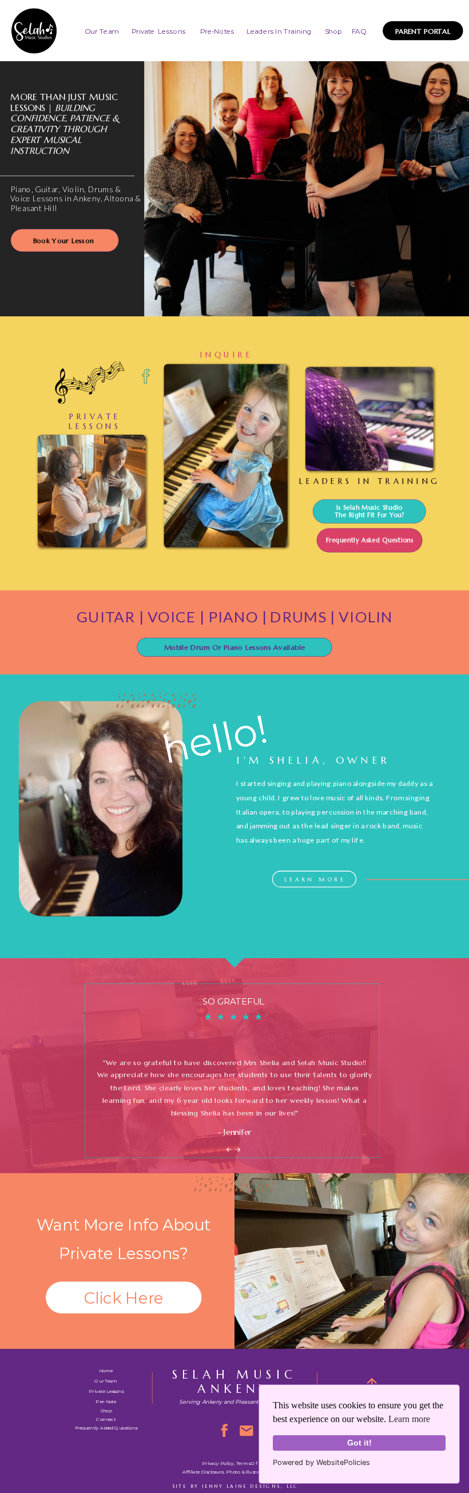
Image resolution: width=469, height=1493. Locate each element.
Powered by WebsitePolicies (321, 1462)
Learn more (409, 1419)
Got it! (359, 1442)
